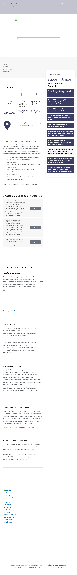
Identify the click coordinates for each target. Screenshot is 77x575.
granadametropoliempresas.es (14, 154)
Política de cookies (56, 567)
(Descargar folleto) (9, 311)
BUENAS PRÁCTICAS (60, 79)
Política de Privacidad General (25, 567)
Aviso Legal (43, 567)
